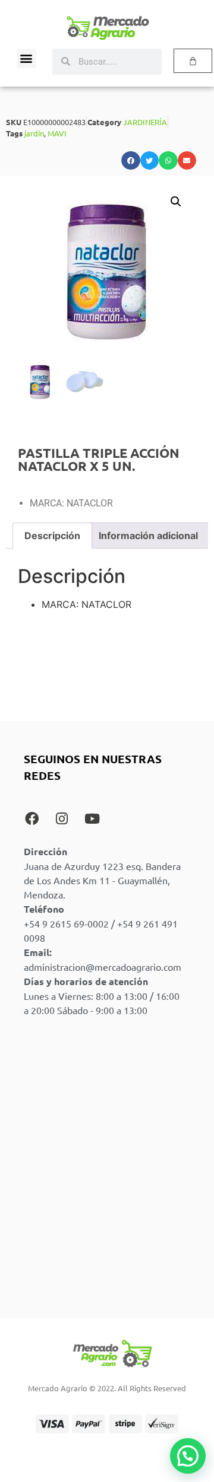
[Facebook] (31, 818)
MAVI (57, 133)
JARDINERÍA (145, 122)
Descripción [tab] (52, 535)
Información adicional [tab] (148, 535)
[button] (26, 58)
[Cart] (193, 61)
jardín (34, 133)
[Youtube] (92, 818)
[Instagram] (61, 818)
